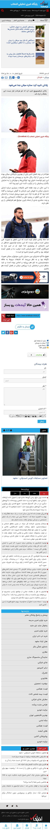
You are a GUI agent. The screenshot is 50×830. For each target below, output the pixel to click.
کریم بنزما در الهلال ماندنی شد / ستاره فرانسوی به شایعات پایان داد (24, 787)
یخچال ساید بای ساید (38, 625)
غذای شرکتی (42, 662)
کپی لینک (6, 319)
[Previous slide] (11, 430)
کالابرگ (44, 673)
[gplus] (12, 332)
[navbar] (47, 10)
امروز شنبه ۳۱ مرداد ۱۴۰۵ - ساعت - (33, 11)
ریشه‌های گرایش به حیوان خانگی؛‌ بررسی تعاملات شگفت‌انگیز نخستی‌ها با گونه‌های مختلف (21, 29)
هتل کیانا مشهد (41, 641)
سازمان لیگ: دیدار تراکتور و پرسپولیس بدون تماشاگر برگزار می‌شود (24, 794)
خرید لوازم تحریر (40, 630)
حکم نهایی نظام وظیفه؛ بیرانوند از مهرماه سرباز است (29, 756)
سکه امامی (43, 720)
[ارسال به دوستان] (6, 78)
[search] (2, 11)
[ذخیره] (10, 78)
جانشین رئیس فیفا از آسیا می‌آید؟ (34, 782)
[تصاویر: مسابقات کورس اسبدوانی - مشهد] (25, 455)
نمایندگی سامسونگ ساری (37, 657)
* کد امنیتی (42, 408)
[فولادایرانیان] (25, 277)
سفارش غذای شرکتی (39, 699)
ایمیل (44, 377)
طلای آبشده (42, 731)
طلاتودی (44, 678)
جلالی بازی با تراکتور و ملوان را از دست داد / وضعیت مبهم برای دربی (24, 770)
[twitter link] (7, 806)
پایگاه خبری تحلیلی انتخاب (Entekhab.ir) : (33, 136)
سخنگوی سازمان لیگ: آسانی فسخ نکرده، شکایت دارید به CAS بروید (24, 777)
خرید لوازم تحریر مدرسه (38, 620)
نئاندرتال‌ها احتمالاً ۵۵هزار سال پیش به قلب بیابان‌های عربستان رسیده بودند (20, 55)
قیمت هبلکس (41, 688)
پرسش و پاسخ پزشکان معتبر (36, 615)
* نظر (44, 386)
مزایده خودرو (42, 710)
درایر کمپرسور (42, 667)
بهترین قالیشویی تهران (38, 715)
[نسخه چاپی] (2, 78)
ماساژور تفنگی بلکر (40, 646)
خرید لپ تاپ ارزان (40, 636)
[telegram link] (12, 806)
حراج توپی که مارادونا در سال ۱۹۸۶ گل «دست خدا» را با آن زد (25, 760)
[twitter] (3, 332)
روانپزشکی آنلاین (40, 736)
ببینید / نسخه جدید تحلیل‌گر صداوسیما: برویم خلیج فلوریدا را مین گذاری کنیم (24, 603)
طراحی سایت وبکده (39, 704)
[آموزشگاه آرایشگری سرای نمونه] (25, 305)
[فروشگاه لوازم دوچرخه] (25, 292)
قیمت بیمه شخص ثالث (38, 694)
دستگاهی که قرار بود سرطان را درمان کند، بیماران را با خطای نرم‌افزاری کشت (20, 41)
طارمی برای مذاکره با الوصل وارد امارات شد (32, 764)
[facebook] (7, 332)
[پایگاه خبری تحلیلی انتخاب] (44, 4)
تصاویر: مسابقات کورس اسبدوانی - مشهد (30, 478)
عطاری (44, 652)
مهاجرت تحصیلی (40, 683)
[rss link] (17, 806)
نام (45, 368)
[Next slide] (4, 430)
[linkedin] (16, 332)
